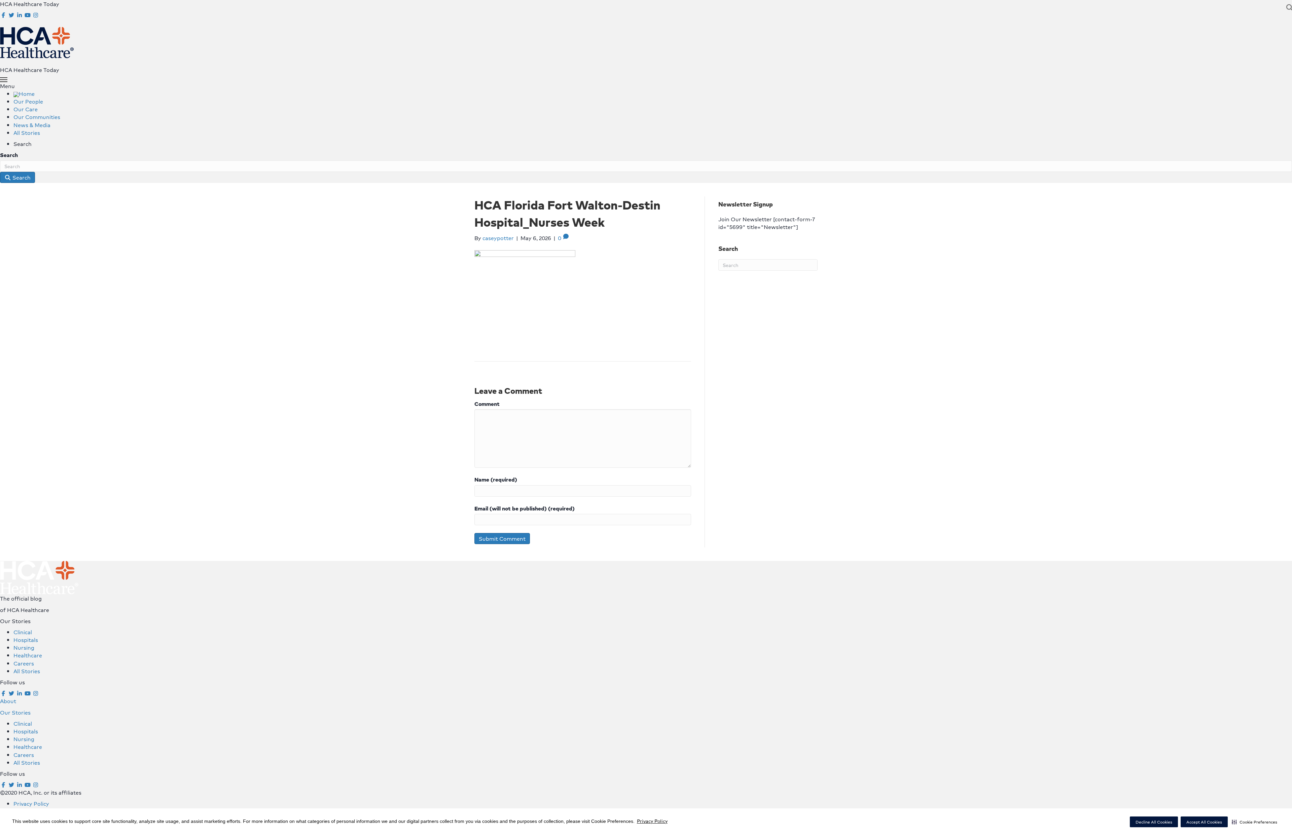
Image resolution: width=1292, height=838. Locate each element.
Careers (23, 663)
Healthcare (27, 655)
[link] (24, 93)
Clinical (22, 632)
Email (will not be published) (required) (524, 508)
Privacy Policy (652, 821)
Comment (487, 404)
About (8, 701)
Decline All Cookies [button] (1154, 822)
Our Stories (15, 712)
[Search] (1288, 8)
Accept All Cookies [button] (1204, 822)
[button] (1254, 821)
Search (9, 155)
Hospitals (25, 640)
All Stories (26, 671)
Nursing (23, 647)
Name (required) (495, 479)
